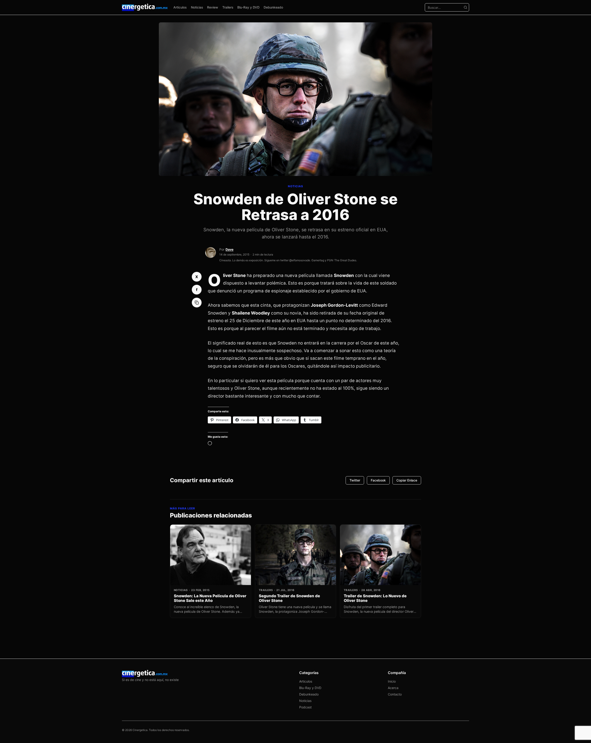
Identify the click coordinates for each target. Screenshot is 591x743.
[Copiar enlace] (197, 302)
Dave (229, 249)
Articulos (180, 7)
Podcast (305, 707)
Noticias (197, 7)
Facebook (378, 480)
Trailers (227, 7)
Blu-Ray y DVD (248, 7)
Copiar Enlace (406, 480)
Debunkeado (273, 7)
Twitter (355, 480)
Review (212, 7)
